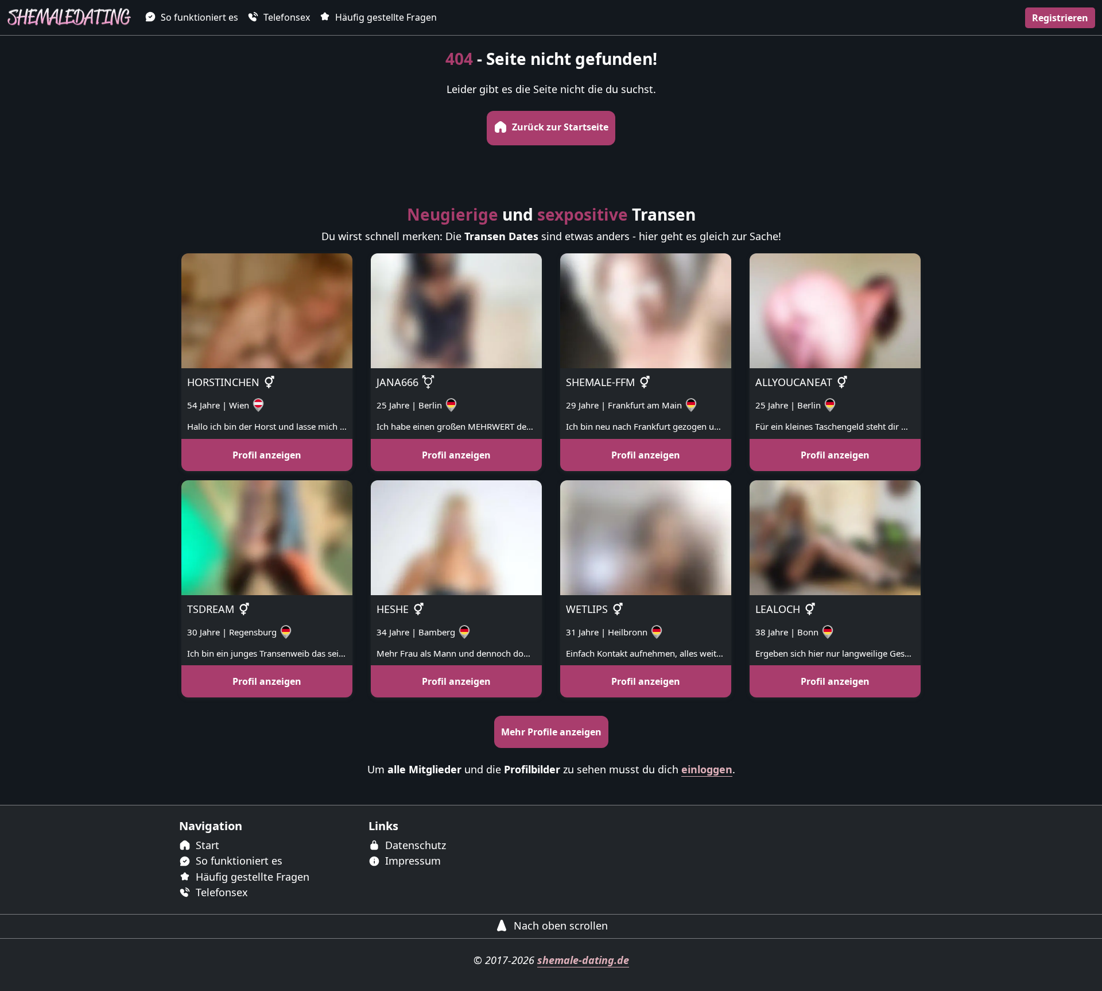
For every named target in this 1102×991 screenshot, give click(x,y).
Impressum (411, 860)
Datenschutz (414, 845)
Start (206, 845)
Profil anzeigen (266, 455)
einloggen (706, 769)
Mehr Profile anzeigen (551, 732)
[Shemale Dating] (69, 17)
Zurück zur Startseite (559, 127)
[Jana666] (456, 309)
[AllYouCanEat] (835, 309)
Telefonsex (285, 17)
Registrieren (1060, 17)
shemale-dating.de (583, 960)
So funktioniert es (198, 17)
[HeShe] (456, 536)
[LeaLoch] (835, 536)
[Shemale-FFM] (645, 309)
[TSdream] (266, 536)
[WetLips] (645, 536)
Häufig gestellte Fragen (385, 17)
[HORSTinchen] (266, 309)
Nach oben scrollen (559, 925)
